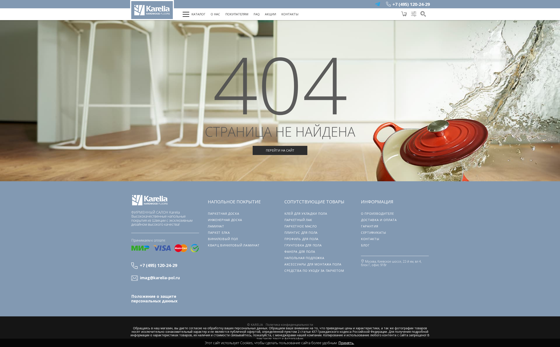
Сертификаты (373, 232)
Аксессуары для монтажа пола (312, 264)
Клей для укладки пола (305, 213)
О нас (215, 14)
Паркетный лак (298, 220)
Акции (270, 14)
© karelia (255, 325)
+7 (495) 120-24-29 (411, 4)
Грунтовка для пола (303, 245)
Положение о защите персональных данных (154, 298)
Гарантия (369, 226)
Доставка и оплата (379, 220)
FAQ (257, 14)
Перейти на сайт (280, 150)
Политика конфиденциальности (289, 325)
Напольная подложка (304, 258)
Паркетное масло (300, 226)
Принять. (346, 343)
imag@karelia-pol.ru (160, 278)
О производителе (377, 213)
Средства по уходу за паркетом (314, 271)
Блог (365, 245)
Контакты (289, 14)
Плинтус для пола (301, 232)
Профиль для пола (301, 239)
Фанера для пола (299, 251)
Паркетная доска (223, 213)
